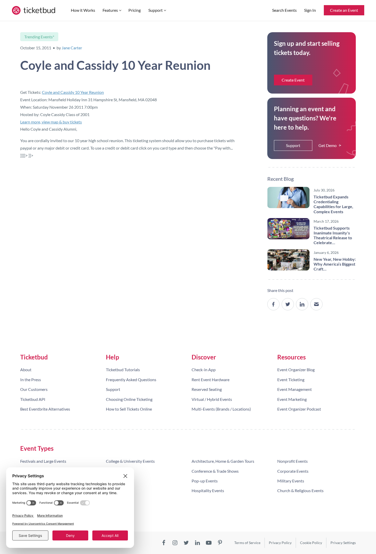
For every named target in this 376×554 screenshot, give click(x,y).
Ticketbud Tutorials (123, 369)
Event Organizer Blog (296, 369)
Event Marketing (292, 399)
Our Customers (34, 389)
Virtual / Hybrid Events (212, 399)
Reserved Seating (207, 389)
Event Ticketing (290, 379)
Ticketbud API (32, 399)
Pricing (134, 10)
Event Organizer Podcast (299, 408)
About (25, 369)
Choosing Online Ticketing (129, 399)
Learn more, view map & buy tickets (51, 121)
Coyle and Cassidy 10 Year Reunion (73, 92)
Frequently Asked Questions (131, 379)
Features (110, 10)
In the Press (30, 379)
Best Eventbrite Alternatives (45, 408)
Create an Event (344, 10)
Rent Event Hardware (210, 379)
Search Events (284, 10)
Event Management (294, 389)
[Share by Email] (316, 304)
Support (155, 10)
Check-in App (204, 369)
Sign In (310, 10)
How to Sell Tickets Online (129, 408)
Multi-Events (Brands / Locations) (221, 408)
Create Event (293, 79)
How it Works (83, 10)
